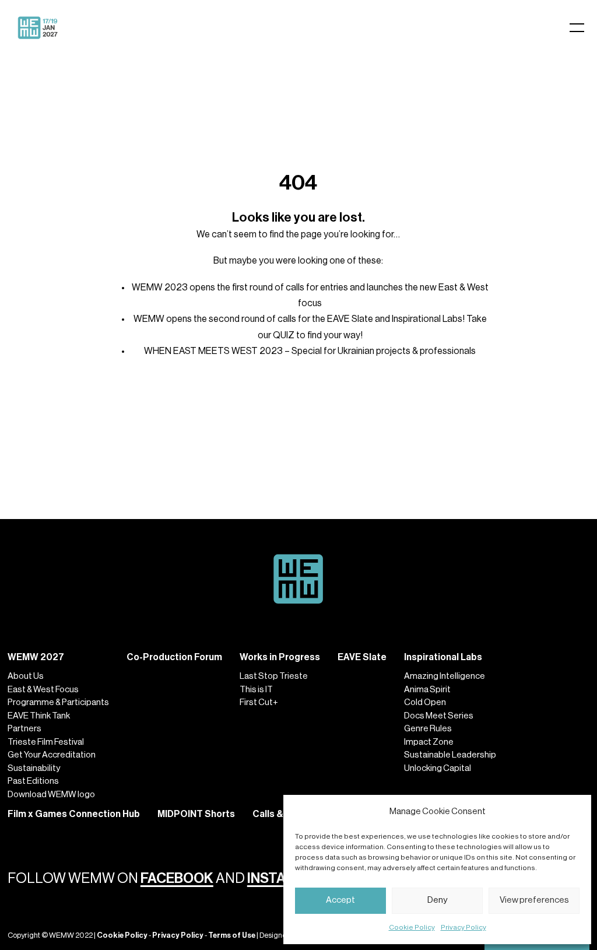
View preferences (534, 900)
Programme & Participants (58, 702)
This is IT (256, 689)
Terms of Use (231, 935)
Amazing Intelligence (444, 676)
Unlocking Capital (437, 768)
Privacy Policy (463, 927)
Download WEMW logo (51, 794)
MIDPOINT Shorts (196, 814)
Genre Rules (428, 728)
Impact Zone (429, 742)
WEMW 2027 (36, 657)
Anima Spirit (427, 689)
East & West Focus (43, 689)
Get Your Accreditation (52, 755)
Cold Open (425, 702)
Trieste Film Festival (46, 742)
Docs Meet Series (438, 715)
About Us (26, 676)
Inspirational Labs (443, 657)
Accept (340, 900)
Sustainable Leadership (450, 755)
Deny (437, 900)
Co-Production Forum (174, 657)
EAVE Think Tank (39, 715)
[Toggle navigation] (487, 27)
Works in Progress (280, 657)
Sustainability (34, 768)
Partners (24, 728)
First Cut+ (259, 702)
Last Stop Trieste (274, 676)
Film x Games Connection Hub (74, 814)
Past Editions (33, 781)
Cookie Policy (412, 927)
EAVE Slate (362, 657)
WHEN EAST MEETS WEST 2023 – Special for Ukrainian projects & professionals (310, 351)
